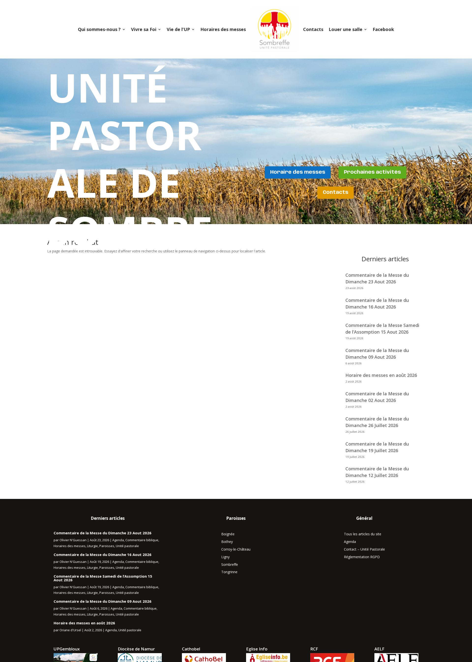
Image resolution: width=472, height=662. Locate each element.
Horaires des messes (223, 29)
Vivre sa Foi (143, 29)
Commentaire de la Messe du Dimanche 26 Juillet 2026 (377, 422)
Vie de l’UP (178, 29)
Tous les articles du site (362, 534)
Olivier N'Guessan (73, 540)
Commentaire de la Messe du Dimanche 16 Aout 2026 (102, 554)
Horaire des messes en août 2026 (381, 375)
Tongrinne (229, 572)
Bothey (227, 541)
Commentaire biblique (141, 540)
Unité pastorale (127, 546)
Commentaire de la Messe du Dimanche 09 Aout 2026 (377, 353)
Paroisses (106, 546)
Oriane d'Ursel (70, 630)
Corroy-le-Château (236, 549)
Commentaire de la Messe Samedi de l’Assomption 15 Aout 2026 (382, 328)
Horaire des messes (297, 172)
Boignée (228, 534)
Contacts (313, 29)
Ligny (225, 556)
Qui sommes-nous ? (99, 29)
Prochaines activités (372, 172)
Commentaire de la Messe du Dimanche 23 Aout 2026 (102, 532)
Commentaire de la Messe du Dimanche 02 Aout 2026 (377, 397)
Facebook (383, 29)
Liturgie (92, 546)
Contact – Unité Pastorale (364, 549)
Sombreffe (229, 564)
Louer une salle (345, 29)
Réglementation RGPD (362, 556)
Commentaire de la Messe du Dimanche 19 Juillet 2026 (377, 447)
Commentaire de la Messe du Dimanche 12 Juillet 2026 (377, 472)
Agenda (118, 540)
